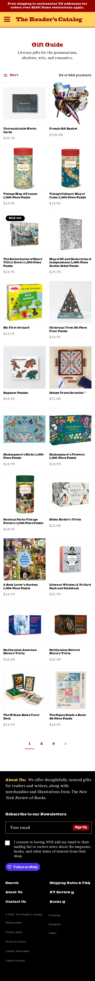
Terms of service (16, 941)
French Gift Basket (63, 129)
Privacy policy (14, 932)
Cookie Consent (15, 960)
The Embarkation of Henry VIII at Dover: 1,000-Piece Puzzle (22, 263)
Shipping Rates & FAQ (70, 883)
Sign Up (81, 827)
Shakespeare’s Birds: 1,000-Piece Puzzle (23, 456)
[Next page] (65, 744)
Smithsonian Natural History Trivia (64, 652)
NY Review (60, 892)
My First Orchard (16, 328)
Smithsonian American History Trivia (20, 652)
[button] (7, 20)
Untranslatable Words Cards (19, 131)
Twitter (53, 933)
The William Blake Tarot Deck (21, 717)
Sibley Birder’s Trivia (65, 519)
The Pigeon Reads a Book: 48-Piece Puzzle (67, 717)
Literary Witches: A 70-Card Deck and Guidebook (70, 587)
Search (12, 883)
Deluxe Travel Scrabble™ (67, 393)
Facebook (55, 916)
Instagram (55, 925)
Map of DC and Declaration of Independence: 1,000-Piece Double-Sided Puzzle (70, 263)
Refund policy (14, 922)
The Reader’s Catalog (29, 914)
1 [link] (30, 744)
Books (55, 902)
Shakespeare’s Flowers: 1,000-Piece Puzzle (67, 456)
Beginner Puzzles (15, 393)
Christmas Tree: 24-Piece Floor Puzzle (68, 330)
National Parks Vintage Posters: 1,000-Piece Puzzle (23, 521)
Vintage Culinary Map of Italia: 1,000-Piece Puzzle (67, 196)
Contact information (17, 951)
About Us (14, 892)
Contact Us (16, 902)
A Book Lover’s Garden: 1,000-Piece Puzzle (20, 587)
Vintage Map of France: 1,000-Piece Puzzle (20, 196)
